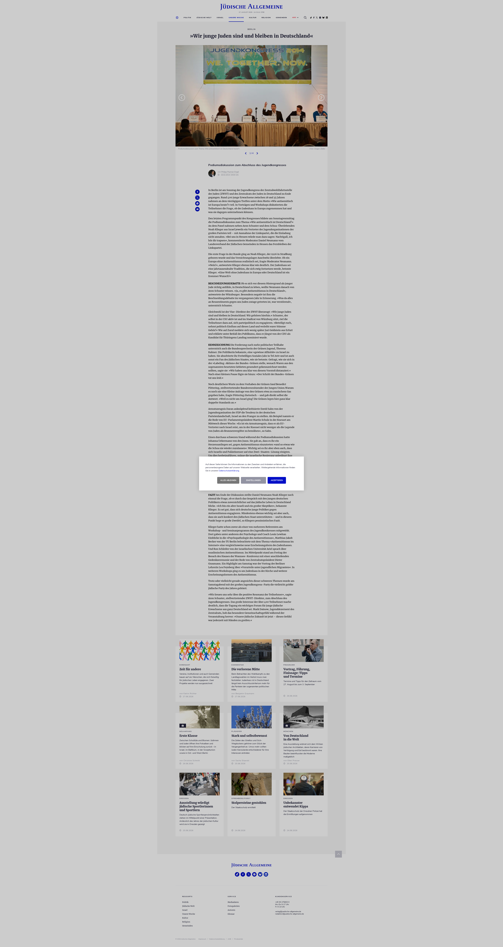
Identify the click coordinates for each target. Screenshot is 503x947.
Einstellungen (253, 480)
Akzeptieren (277, 480)
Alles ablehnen (228, 480)
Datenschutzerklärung (229, 470)
